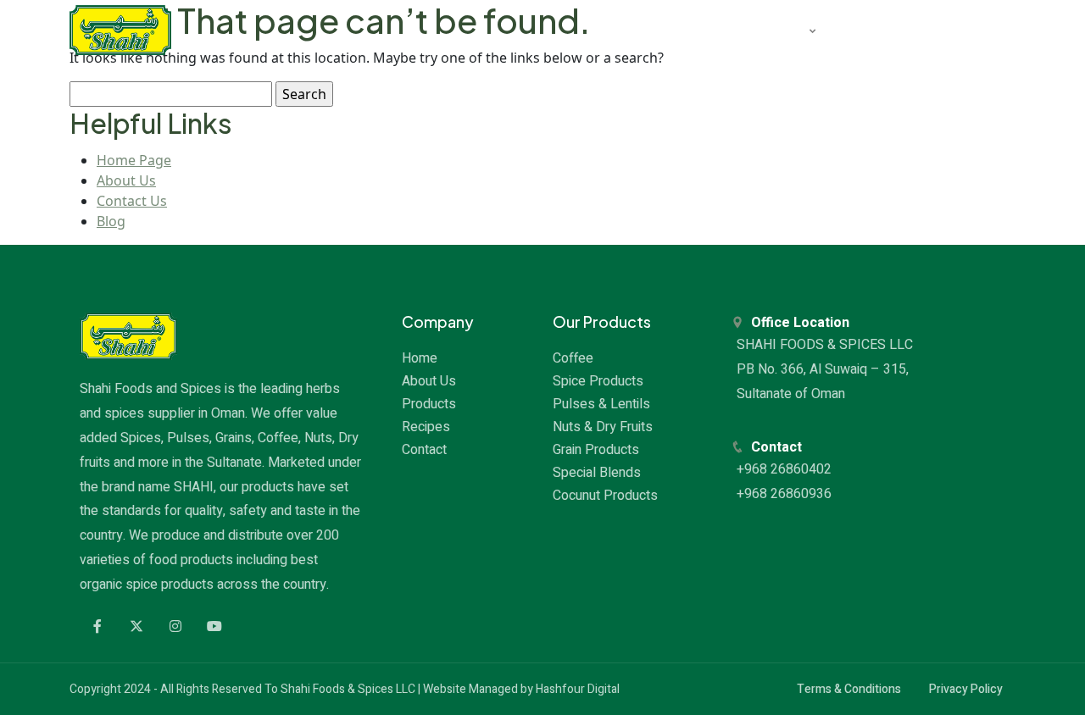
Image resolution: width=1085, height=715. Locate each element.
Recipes (426, 427)
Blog (111, 221)
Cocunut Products (605, 495)
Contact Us (132, 200)
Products (429, 404)
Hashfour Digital (578, 689)
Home (419, 358)
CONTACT (954, 29)
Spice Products (598, 381)
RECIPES (867, 29)
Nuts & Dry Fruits (603, 427)
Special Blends (597, 473)
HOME (611, 29)
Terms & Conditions (849, 689)
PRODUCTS (769, 29)
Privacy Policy (966, 689)
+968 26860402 (786, 469)
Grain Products (596, 450)
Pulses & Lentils (601, 404)
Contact (424, 450)
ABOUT (682, 29)
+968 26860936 (786, 494)
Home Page (134, 160)
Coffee (573, 358)
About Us (126, 180)
